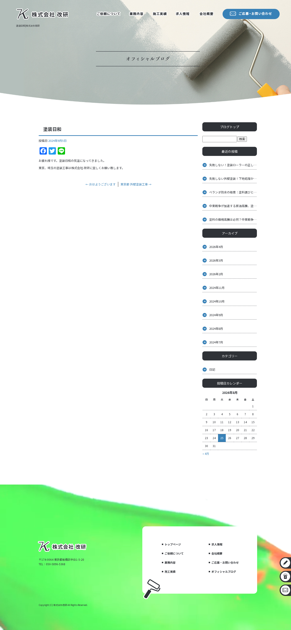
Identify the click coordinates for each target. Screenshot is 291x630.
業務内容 (136, 14)
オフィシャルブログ (223, 571)
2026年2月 (216, 274)
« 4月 (206, 453)
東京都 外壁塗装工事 (135, 184)
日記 (212, 369)
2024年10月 (217, 301)
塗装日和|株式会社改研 (28, 25)
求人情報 (182, 14)
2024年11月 (217, 287)
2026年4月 (216, 247)
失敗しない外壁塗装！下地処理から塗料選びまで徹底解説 (233, 178)
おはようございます (100, 184)
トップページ (173, 544)
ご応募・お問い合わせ (225, 562)
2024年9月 (216, 315)
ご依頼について (109, 14)
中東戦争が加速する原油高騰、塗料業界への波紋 (233, 206)
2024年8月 (216, 328)
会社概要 (207, 14)
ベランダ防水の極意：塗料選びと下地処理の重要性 (233, 192)
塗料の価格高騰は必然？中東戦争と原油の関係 (233, 219)
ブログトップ (229, 127)
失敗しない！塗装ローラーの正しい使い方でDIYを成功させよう (233, 165)
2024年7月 (216, 342)
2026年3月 (216, 260)
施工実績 (159, 14)
